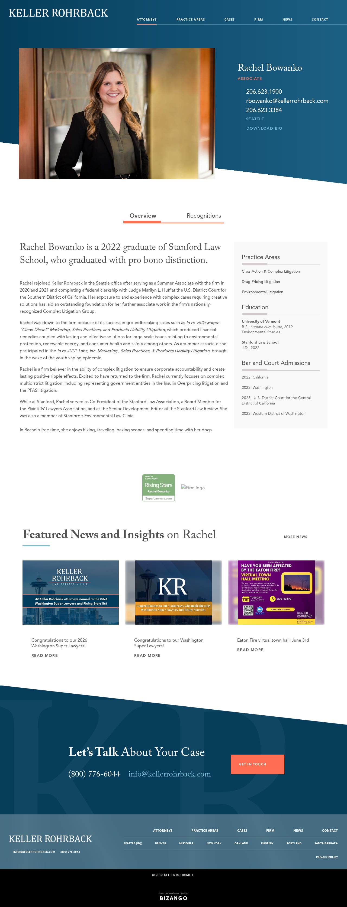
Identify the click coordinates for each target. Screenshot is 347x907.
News (287, 19)
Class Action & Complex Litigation (271, 271)
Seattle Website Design (173, 893)
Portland (294, 843)
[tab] (142, 216)
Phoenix (267, 843)
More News (296, 537)
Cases (229, 19)
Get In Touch (252, 764)
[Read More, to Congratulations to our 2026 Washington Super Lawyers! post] (71, 592)
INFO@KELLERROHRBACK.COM (34, 851)
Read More (44, 655)
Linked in (89, 851)
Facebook (85, 851)
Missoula (186, 843)
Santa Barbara (326, 843)
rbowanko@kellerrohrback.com (287, 101)
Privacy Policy (327, 857)
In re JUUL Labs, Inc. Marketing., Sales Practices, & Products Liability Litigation (133, 351)
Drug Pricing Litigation (261, 281)
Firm (258, 19)
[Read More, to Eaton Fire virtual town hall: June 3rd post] (276, 592)
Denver (160, 843)
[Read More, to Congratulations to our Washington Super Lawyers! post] (173, 592)
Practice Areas (190, 19)
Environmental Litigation (262, 292)
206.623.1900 (264, 92)
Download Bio (264, 128)
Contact (320, 19)
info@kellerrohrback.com (169, 775)
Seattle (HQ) (133, 843)
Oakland (241, 843)
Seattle (255, 119)
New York (214, 843)
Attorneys (147, 19)
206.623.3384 (264, 110)
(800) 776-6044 (70, 851)
